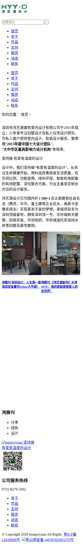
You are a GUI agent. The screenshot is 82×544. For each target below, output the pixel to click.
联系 (14, 64)
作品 (14, 42)
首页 (14, 31)
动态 (14, 58)
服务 (14, 53)
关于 (14, 37)
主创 (14, 47)
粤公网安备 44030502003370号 (50, 540)
